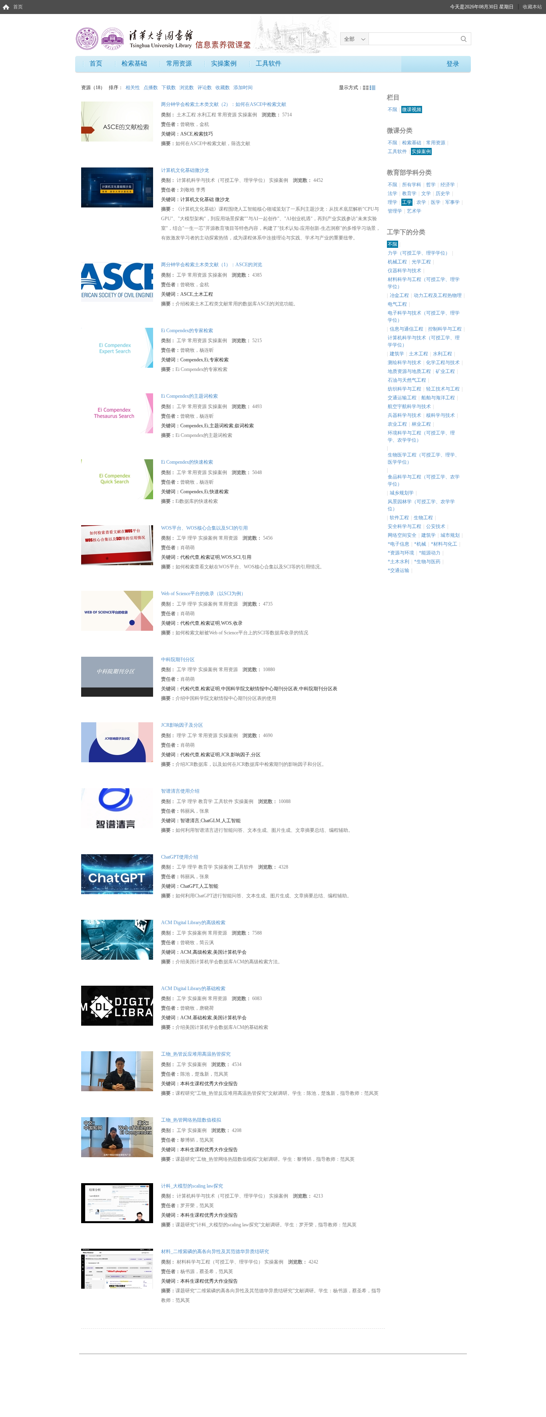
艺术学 (414, 211)
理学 (392, 202)
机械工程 (397, 262)
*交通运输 (398, 570)
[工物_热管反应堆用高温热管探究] (117, 1071)
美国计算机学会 (230, 952)
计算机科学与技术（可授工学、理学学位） (424, 341)
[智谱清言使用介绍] (117, 808)
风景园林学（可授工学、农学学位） (421, 505)
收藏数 (223, 87)
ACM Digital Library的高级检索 (193, 922)
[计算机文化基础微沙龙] (117, 186)
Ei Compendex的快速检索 (187, 462)
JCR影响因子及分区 (182, 725)
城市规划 (450, 535)
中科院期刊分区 (178, 659)
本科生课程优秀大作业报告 (209, 1083)
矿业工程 (445, 371)
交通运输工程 (402, 398)
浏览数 (187, 87)
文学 (426, 193)
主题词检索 (221, 425)
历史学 (443, 193)
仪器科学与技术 (404, 270)
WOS (226, 557)
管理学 (395, 211)
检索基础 (134, 63)
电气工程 (397, 304)
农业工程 (397, 424)
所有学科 (411, 184)
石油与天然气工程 (407, 380)
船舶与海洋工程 (438, 398)
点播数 (151, 87)
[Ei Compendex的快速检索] (117, 479)
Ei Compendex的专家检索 (187, 330)
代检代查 (189, 557)
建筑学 (397, 354)
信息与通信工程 (406, 329)
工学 (407, 202)
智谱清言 (189, 820)
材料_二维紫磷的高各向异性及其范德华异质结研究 (215, 1251)
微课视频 (411, 109)
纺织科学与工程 (404, 389)
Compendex (191, 360)
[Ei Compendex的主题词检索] (117, 413)
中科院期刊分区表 (318, 689)
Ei (206, 360)
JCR (225, 754)
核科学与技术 (440, 415)
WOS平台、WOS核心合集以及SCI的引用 (204, 528)
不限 (392, 109)
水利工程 (442, 354)
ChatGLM (210, 820)
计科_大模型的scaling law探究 (192, 1186)
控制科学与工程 (445, 329)
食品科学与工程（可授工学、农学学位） (424, 480)
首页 (18, 7)
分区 (256, 754)
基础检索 (202, 1017)
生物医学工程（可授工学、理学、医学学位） (424, 458)
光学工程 (421, 262)
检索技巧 (203, 134)
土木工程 (203, 294)
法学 (392, 193)
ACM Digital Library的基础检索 (193, 988)
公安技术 (435, 526)
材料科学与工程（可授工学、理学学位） (424, 283)
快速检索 (219, 491)
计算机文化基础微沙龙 (185, 170)
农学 (421, 202)
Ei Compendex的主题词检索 (189, 396)
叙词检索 (244, 425)
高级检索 (202, 952)
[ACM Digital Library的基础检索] (117, 1005)
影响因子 (240, 754)
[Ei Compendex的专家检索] (117, 347)
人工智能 (231, 820)
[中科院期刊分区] (117, 676)
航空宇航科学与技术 (409, 406)
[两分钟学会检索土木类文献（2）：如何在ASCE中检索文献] (117, 121)
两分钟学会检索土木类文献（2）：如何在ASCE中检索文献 (223, 104)
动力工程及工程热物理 (438, 295)
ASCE (186, 134)
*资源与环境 (401, 553)
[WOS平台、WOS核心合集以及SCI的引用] (117, 544)
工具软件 (268, 63)
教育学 (409, 193)
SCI (237, 557)
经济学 (447, 184)
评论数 (205, 87)
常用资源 (179, 63)
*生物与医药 (427, 561)
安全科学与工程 (404, 526)
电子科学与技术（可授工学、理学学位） (424, 316)
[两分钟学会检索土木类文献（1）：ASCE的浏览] (117, 281)
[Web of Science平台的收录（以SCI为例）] (117, 610)
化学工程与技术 (443, 362)
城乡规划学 (402, 493)
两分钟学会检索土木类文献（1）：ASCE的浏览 (211, 264)
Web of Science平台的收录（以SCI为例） (203, 593)
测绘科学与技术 (404, 362)
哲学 (431, 184)
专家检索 (219, 360)
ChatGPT (189, 886)
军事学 (452, 202)
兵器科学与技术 (404, 415)
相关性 (133, 87)
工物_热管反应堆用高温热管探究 (196, 1054)
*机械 (420, 544)
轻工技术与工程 (443, 389)
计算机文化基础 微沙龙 (204, 199)
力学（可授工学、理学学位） (419, 253)
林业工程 (421, 424)
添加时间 (243, 87)
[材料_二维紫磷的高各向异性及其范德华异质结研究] (117, 1268)
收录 (238, 623)
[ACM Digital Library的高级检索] (117, 939)
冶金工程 (399, 295)
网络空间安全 (402, 535)
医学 (435, 202)
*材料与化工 (444, 544)
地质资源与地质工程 (409, 371)
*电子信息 (398, 544)
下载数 (169, 87)
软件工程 (399, 517)
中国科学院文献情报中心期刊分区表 (259, 689)
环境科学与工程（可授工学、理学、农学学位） (421, 436)
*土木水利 (398, 561)
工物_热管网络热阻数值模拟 (191, 1120)
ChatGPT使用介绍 (179, 857)
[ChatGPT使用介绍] (117, 873)
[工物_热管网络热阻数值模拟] (117, 1137)
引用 (246, 557)
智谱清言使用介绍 (180, 791)
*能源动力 (429, 553)
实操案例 (224, 63)
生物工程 (423, 517)
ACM (185, 952)
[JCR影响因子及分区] (117, 742)
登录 (452, 63)
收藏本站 (532, 7)
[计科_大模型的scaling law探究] (117, 1202)
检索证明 (210, 557)
